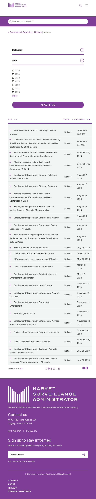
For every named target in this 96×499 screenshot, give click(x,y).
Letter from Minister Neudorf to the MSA (33, 266)
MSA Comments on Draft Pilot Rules (31, 247)
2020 (17, 92)
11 (59, 369)
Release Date (80, 119)
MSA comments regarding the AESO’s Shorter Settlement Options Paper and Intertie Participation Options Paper (34, 238)
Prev (83, 368)
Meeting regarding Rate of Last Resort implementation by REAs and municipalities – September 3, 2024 (31, 197)
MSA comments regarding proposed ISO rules (36, 259)
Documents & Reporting (21, 32)
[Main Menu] (87, 5)
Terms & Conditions (19, 491)
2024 (17, 77)
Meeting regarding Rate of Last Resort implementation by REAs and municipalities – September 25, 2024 (31, 165)
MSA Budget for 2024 (24, 313)
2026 (17, 70)
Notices (38, 32)
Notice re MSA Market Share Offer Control (34, 253)
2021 (17, 88)
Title (10, 119)
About (11, 484)
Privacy (12, 488)
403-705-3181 (14, 431)
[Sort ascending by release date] (87, 119)
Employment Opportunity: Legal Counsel (33, 285)
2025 (17, 74)
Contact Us (31, 431)
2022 (17, 85)
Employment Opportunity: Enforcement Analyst (36, 217)
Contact (13, 480)
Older (15, 96)
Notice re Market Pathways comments (32, 341)
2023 (17, 81)
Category (66, 119)
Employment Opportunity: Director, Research (35, 186)
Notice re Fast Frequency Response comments (36, 332)
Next (87, 368)
